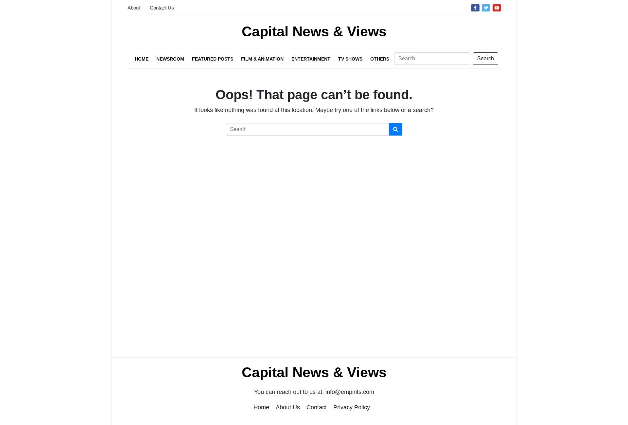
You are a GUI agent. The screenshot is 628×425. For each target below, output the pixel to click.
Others (379, 59)
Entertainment (310, 59)
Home (141, 59)
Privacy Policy (351, 407)
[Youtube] (496, 7)
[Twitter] (486, 7)
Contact (316, 407)
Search (485, 58)
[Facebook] (475, 7)
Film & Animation (262, 59)
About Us (288, 407)
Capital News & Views (314, 31)
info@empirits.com (349, 392)
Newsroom (170, 59)
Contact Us (162, 7)
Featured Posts (212, 59)
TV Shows (350, 59)
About (134, 7)
